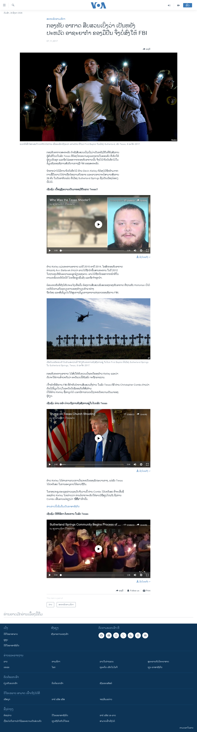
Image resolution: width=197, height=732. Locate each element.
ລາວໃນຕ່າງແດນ (107, 661)
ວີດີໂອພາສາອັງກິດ (11, 645)
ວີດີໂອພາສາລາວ (11, 634)
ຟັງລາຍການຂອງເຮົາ (59, 634)
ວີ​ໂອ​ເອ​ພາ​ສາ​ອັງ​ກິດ (60, 715)
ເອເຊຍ (6, 667)
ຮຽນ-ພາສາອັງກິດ (155, 667)
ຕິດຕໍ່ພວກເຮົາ (57, 683)
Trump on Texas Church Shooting (72, 414)
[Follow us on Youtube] (109, 635)
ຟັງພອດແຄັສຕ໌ (106, 683)
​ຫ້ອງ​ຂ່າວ (8, 715)
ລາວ (6, 661)
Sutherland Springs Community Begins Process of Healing (89, 524)
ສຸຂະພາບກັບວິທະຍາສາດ (158, 661)
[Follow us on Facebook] (101, 635)
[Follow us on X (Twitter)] (123, 635)
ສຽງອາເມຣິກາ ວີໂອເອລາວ (64, 204)
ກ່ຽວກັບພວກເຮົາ (10, 683)
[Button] (146, 49)
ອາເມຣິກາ (56, 661)
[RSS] (131, 635)
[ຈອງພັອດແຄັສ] (145, 635)
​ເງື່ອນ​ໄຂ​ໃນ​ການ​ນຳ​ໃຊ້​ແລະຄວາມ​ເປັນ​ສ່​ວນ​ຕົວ (23, 721)
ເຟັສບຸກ (7, 699)
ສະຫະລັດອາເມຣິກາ (56, 19)
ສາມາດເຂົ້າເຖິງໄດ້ (107, 721)
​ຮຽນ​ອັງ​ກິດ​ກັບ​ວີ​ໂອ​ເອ (60, 721)
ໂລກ (54, 667)
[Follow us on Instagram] (116, 635)
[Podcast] (138, 635)
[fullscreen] (147, 250)
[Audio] (169, 5)
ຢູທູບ (6, 639)
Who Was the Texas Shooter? (70, 200)
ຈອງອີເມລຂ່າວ (106, 699)
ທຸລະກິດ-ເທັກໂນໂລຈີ (108, 667)
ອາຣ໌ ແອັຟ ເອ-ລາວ (108, 715)
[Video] (178, 5)
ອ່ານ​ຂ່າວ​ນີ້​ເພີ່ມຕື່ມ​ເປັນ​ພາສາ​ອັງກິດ (63, 507)
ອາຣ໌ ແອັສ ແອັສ (58, 699)
